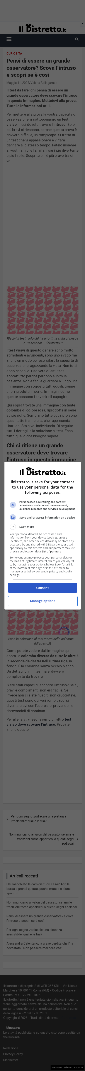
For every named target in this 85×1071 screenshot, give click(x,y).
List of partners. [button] (51, 551)
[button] (42, 527)
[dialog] (42, 536)
